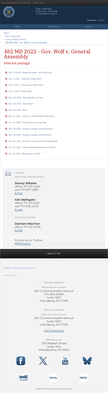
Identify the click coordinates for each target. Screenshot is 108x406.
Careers (35, 3)
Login (42, 3)
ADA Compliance (25, 3)
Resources (53, 26)
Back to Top (54, 253)
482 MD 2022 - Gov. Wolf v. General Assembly (26, 42)
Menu (18, 26)
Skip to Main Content (9, 3)
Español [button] (91, 20)
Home (6, 33)
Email (19, 193)
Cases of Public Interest (15, 39)
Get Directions (54, 330)
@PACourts (22, 243)
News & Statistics (13, 36)
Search (89, 26)
